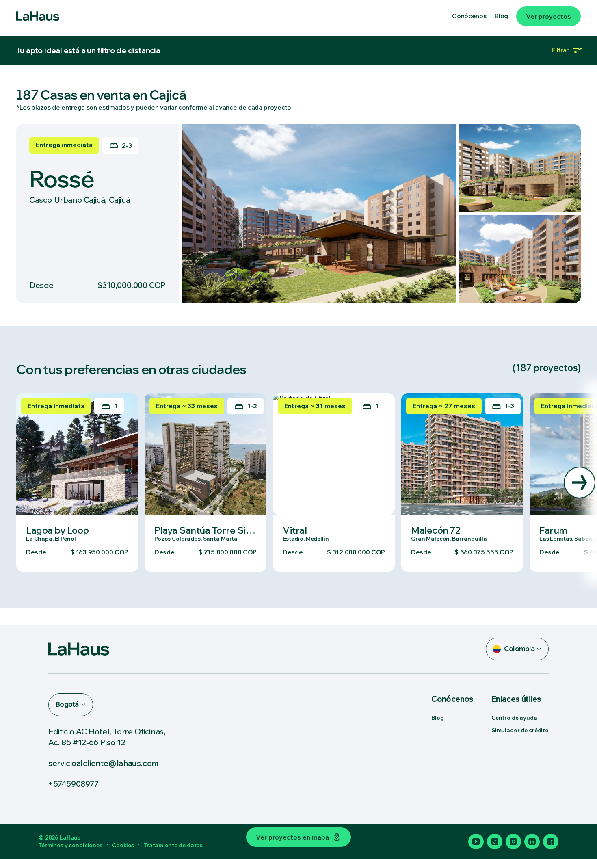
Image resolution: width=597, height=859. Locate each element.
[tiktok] (494, 841)
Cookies (123, 845)
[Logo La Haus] (37, 16)
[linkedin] (532, 841)
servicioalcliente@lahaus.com (103, 763)
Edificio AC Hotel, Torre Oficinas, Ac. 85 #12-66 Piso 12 (106, 736)
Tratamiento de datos (173, 845)
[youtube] (476, 841)
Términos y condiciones (70, 845)
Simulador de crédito (520, 730)
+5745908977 (73, 784)
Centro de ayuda (514, 717)
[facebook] (550, 841)
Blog (437, 717)
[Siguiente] (579, 482)
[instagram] (513, 841)
